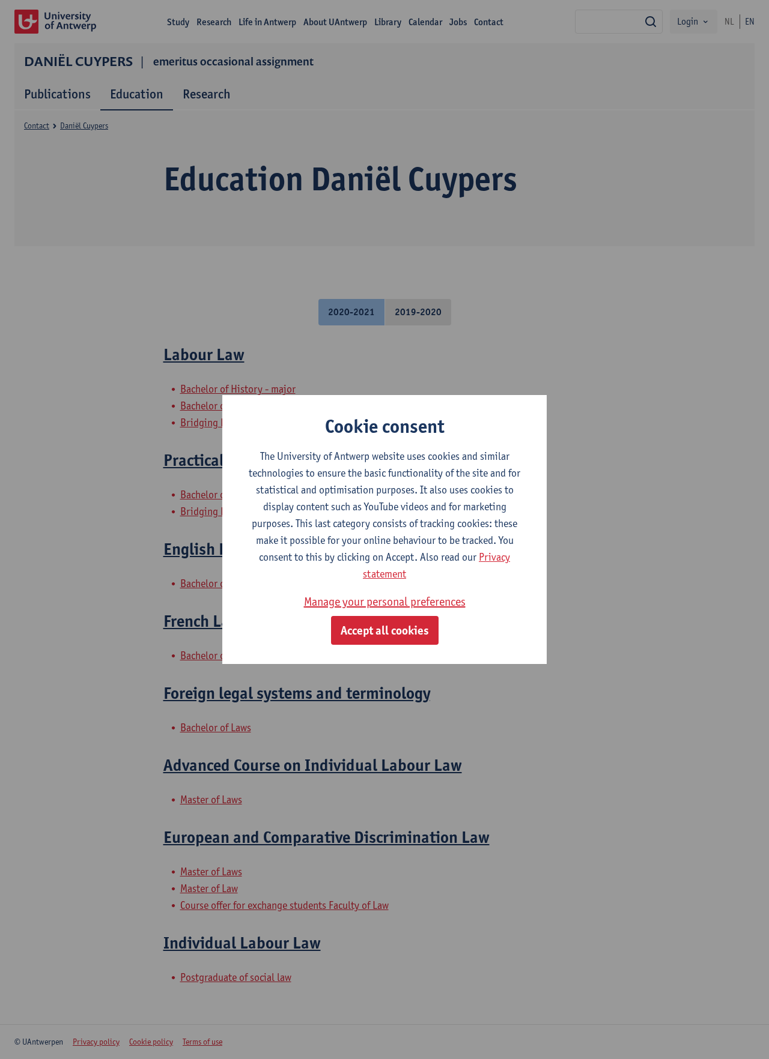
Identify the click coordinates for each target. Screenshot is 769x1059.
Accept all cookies (385, 630)
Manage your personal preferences (385, 601)
